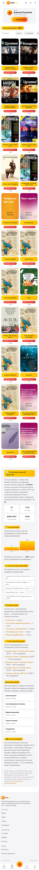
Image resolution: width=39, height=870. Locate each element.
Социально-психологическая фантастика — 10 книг (19, 577)
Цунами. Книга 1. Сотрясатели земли (20, 651)
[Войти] (35, 3)
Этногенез (10, 620)
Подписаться (20, 19)
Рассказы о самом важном (16, 629)
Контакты (4, 841)
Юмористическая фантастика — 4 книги (17, 588)
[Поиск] (30, 3)
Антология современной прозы (18, 623)
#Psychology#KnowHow (14, 635)
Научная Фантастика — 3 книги (15, 592)
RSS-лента (4, 849)
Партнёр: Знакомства (8, 853)
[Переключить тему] (26, 3)
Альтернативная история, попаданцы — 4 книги (18, 583)
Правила (4, 837)
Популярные (5, 825)
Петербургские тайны (14, 632)
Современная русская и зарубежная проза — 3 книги (19, 597)
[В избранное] (16, 62)
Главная (4, 867)
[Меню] (3, 3)
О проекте (4, 833)
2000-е (12, 551)
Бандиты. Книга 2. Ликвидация (17, 657)
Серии (3, 817)
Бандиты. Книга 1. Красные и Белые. (19, 662)
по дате (18, 33)
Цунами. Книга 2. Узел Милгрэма (18, 668)
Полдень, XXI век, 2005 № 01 (17, 673)
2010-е (27, 551)
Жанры (12, 867)
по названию (29, 33)
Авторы (27, 867)
